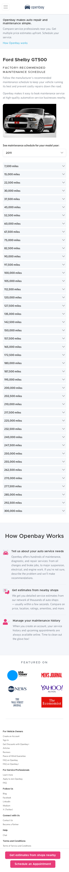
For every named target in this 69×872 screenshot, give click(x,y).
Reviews (6, 752)
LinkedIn (6, 801)
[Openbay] (34, 7)
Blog (5, 793)
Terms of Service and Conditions (17, 846)
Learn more (8, 775)
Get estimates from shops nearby (33, 855)
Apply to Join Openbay (13, 779)
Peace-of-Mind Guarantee (14, 756)
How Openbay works (15, 42)
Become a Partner (11, 824)
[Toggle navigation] (5, 7)
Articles (6, 748)
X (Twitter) (8, 809)
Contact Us (8, 820)
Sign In (6, 740)
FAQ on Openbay (10, 760)
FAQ (5, 783)
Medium (6, 805)
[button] (34, 166)
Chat (5, 835)
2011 (9, 152)
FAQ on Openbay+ (11, 764)
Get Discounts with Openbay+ (16, 744)
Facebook (7, 797)
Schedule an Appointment (33, 864)
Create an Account (11, 736)
